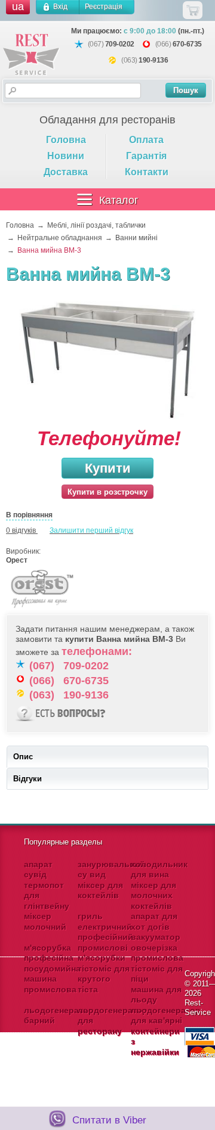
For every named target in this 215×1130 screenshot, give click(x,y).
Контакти (146, 172)
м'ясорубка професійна (48, 953)
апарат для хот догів (154, 921)
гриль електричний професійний (105, 926)
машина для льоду (156, 995)
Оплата (146, 140)
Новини (65, 156)
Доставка (66, 172)
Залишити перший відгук (91, 530)
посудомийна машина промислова (52, 979)
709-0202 (119, 44)
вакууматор (155, 937)
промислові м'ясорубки (103, 953)
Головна (66, 140)
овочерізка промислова (157, 953)
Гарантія (146, 156)
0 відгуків (21, 530)
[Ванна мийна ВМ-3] (107, 361)
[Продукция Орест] (42, 610)
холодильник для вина (159, 869)
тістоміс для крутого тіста (104, 979)
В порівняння (29, 515)
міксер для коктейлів (100, 890)
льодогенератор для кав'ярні (166, 1015)
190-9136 (153, 60)
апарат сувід (38, 869)
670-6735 (187, 44)
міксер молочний (45, 921)
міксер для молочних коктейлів (153, 895)
